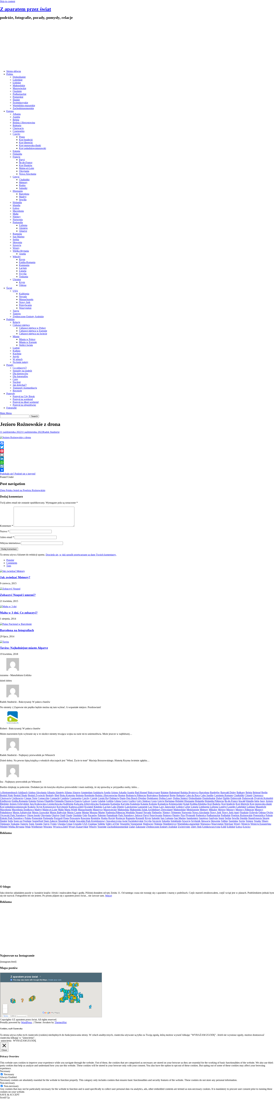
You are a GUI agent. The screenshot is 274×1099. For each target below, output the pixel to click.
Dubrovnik (235, 798)
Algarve (23, 231)
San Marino (18, 236)
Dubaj (219, 798)
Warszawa (205, 824)
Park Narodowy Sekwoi (130, 815)
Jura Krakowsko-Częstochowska (46, 804)
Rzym (22, 259)
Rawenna (85, 818)
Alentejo (23, 228)
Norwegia (18, 219)
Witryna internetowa (10, 543)
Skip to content (7, 1)
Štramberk (63, 821)
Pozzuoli (58, 818)
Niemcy (17, 216)
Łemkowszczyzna (211, 826)
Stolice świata (26, 345)
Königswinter (176, 804)
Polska (9, 74)
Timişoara (5, 824)
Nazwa (4, 531)
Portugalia (18, 222)
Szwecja (17, 245)
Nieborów (157, 812)
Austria (16, 117)
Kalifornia (24, 293)
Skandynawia (255, 818)
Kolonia (153, 804)
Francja (16, 156)
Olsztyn (55, 815)
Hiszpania (18, 191)
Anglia (22, 253)
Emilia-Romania (27, 262)
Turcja (16, 310)
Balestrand (174, 792)
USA (15, 290)
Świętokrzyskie (20, 102)
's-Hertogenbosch (8, 792)
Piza (183, 815)
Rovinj (111, 818)
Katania (144, 804)
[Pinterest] (137, 451)
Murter (101, 812)
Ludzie (16, 348)
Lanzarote (143, 806)
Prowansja (75, 818)
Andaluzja (98, 792)
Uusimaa (92, 824)
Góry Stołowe (144, 801)
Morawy (230, 809)
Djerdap (142, 798)
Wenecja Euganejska (260, 824)
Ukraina (17, 279)
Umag (69, 824)
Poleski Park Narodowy (12, 818)
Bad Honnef (141, 792)
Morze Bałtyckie (58, 812)
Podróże (10, 319)
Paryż (22, 159)
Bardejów (215, 792)
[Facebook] (137, 443)
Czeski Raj (103, 798)
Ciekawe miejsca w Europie (33, 330)
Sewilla (22, 199)
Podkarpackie (19, 94)
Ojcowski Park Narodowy (13, 815)
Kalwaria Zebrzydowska (86, 804)
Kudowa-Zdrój (76, 806)
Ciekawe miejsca (21, 325)
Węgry (16, 248)
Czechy (16, 134)
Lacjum (23, 268)
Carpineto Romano (223, 795)
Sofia (10, 821)
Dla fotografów (20, 376)
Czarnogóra (18, 131)
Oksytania (24, 171)
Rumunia (17, 233)
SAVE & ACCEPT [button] (10, 1094)
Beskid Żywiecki (36, 795)
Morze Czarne (74, 812)
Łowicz (247, 826)
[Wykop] (137, 466)
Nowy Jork (24, 302)
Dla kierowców (20, 373)
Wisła (28, 826)
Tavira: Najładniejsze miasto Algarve (24, 647)
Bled (57, 795)
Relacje (16, 322)
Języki (16, 356)
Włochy (17, 256)
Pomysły (10, 393)
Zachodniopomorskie (23, 108)
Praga (22, 136)
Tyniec (53, 824)
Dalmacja (114, 798)
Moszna (94, 812)
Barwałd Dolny (228, 792)
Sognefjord (37, 821)
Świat (9, 288)
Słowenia (17, 242)
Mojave (222, 809)
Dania (123, 798)
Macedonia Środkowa (23, 809)
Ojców (269, 812)
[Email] (137, 455)
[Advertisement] (137, 45)
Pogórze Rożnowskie (242, 815)
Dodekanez (152, 798)
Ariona (114, 792)
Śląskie (16, 99)
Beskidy (50, 795)
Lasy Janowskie (167, 806)
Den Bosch (131, 798)
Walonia (158, 824)
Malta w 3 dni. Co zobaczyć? (19, 612)
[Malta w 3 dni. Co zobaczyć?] (8, 606)
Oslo (84, 815)
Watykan (228, 824)
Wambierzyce (170, 824)
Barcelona (24, 194)
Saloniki (23, 188)
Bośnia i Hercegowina (24, 122)
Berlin (264, 792)
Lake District (117, 806)
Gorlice (132, 801)
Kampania (24, 265)
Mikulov (213, 809)
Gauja (94, 801)
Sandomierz (192, 818)
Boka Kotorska (67, 795)
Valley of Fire (112, 824)
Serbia (16, 239)
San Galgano (166, 818)
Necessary (9, 1074)
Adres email (7, 537)
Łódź (223, 826)
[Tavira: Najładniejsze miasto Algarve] (4, 641)
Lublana (251, 806)
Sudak (72, 821)
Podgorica (201, 815)
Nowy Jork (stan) (230, 812)
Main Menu (6, 413)
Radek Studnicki (51, 432)
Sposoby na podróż (22, 370)
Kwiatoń (88, 806)
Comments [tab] (11, 563)
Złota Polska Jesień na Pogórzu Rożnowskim (22, 490)
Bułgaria (17, 125)
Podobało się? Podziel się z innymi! (18, 473)
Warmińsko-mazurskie (24, 105)
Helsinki (179, 801)
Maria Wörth (70, 809)
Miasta (16, 336)
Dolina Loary (165, 798)
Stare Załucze (51, 821)
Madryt (22, 196)
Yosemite (102, 826)
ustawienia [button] (6, 1040)
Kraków (32, 806)
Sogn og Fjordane (23, 821)
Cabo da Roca (193, 795)
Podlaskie (226, 815)
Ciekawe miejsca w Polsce (32, 328)
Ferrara (40, 801)
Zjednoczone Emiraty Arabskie (28, 316)
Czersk (93, 798)
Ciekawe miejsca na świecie (33, 333)
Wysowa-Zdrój (60, 826)
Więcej (108, 895)
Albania (17, 114)
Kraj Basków (25, 165)
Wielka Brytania (21, 251)
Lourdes (231, 806)
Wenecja (245, 824)
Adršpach (23, 792)
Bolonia (80, 795)
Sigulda (244, 818)
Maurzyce (98, 809)
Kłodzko (98, 806)
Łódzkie (17, 82)
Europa (10, 111)
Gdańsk (101, 801)
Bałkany (241, 792)
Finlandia (17, 154)
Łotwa (16, 208)
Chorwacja (18, 128)
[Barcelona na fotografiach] (16, 624)
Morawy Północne (244, 809)
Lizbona (23, 225)
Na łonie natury (20, 362)
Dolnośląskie (19, 77)
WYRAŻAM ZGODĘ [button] (24, 1040)
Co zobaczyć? (20, 367)
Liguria (22, 271)
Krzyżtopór (62, 806)
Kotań (186, 804)
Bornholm (89, 795)
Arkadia (122, 792)
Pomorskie (18, 97)
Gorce (125, 801)
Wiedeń (4, 826)
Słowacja (205, 821)
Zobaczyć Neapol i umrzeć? (18, 595)
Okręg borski (33, 815)
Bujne (173, 795)
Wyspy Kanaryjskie (78, 826)
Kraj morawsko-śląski (30, 145)
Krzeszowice (49, 806)
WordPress (26, 1022)
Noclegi (17, 382)
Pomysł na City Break (24, 396)
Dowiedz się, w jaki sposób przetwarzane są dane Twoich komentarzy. (81, 554)
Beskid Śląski (20, 795)
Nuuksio (244, 812)
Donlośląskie (208, 798)
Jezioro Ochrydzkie (19, 804)
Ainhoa (32, 792)
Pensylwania (25, 305)
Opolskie (17, 91)
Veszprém (125, 824)
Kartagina (115, 804)
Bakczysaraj (154, 792)
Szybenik (195, 821)
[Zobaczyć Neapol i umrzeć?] (10, 588)
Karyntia (125, 804)
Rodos (22, 185)
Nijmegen (176, 812)
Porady (9, 365)
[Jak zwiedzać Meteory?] (12, 571)
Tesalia (257, 821)
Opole (69, 815)
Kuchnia (17, 353)
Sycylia (22, 273)
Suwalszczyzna (114, 821)
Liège (187, 806)
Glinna (117, 801)
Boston (121, 795)
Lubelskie (18, 79)
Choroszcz (258, 795)
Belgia (16, 119)
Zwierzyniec (184, 826)
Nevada (23, 296)
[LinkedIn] (137, 458)
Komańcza (163, 804)
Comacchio (43, 798)
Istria (256, 801)
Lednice (180, 806)
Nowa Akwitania (27, 174)
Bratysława (152, 795)
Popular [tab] (10, 560)
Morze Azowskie (40, 812)
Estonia (16, 151)
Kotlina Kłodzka (198, 804)
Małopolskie (19, 85)
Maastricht (261, 806)
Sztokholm (176, 821)
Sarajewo (203, 818)
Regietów (96, 818)
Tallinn (224, 821)
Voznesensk (136, 824)
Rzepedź (140, 818)
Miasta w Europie (28, 342)
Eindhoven (5, 801)
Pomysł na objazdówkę (24, 405)
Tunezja (17, 313)
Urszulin (77, 824)
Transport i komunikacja (25, 387)
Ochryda (253, 812)
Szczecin (156, 821)
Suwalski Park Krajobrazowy (91, 821)
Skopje (265, 818)
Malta (15, 213)
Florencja (69, 801)
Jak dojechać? (20, 385)
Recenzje (17, 390)
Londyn (223, 806)
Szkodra (166, 821)
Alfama (68, 792)
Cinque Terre (30, 798)
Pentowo (167, 815)
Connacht (55, 798)
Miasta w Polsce (27, 339)
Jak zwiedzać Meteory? (15, 577)
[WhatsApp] (137, 462)
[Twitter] (137, 447)
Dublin (226, 798)
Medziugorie (192, 809)
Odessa (22, 285)
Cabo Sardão (206, 795)
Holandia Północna (214, 801)
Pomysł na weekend (23, 399)
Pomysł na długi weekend (26, 402)
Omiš (62, 815)
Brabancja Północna (136, 795)
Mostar (85, 812)
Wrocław (47, 826)
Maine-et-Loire (26, 168)
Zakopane (141, 826)
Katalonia (135, 804)
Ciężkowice (17, 798)
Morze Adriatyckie (22, 812)
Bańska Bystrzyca (189, 792)
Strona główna (13, 71)
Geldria (110, 801)
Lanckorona (131, 806)
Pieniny (176, 815)
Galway (86, 801)
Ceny (15, 379)
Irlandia (16, 205)
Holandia (17, 202)
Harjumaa (170, 801)
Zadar (132, 826)
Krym (22, 282)
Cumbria (64, 798)
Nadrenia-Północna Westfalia (120, 812)
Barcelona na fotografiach (17, 630)
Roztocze (120, 818)
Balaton (165, 792)
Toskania (23, 276)
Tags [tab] (8, 565)
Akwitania (41, 792)
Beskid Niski (6, 795)
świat (124, 821)
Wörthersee (37, 826)
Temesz (249, 821)
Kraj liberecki (26, 142)
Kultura (16, 350)
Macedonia (18, 211)
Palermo (102, 815)
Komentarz (6, 525)
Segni (221, 818)
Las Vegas (153, 806)
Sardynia (213, 818)
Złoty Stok (196, 826)
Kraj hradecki (26, 139)
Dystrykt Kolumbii (263, 798)
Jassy (262, 801)
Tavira (242, 821)
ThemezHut (60, 1022)
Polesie (269, 815)
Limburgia (204, 806)
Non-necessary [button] (7, 1083)
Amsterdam (86, 792)
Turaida (38, 824)
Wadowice (148, 824)
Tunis (31, 824)
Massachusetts (26, 299)
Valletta (101, 824)
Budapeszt (164, 795)
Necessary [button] (5, 1071)
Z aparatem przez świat (25, 9)
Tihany (264, 821)
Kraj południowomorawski (32, 148)
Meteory (23, 182)
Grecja (16, 176)
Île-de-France (25, 162)
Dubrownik (248, 798)
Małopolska (123, 809)
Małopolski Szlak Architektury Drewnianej (151, 809)
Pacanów (92, 815)
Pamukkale (112, 815)
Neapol (139, 812)
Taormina (233, 821)
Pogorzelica (259, 815)
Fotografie (11, 407)
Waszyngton (25, 308)
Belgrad (257, 792)
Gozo (154, 801)
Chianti (248, 795)
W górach (18, 359)
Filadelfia (49, 801)
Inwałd (241, 801)
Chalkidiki (24, 179)
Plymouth (190, 815)
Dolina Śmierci (180, 798)
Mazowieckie (19, 88)
